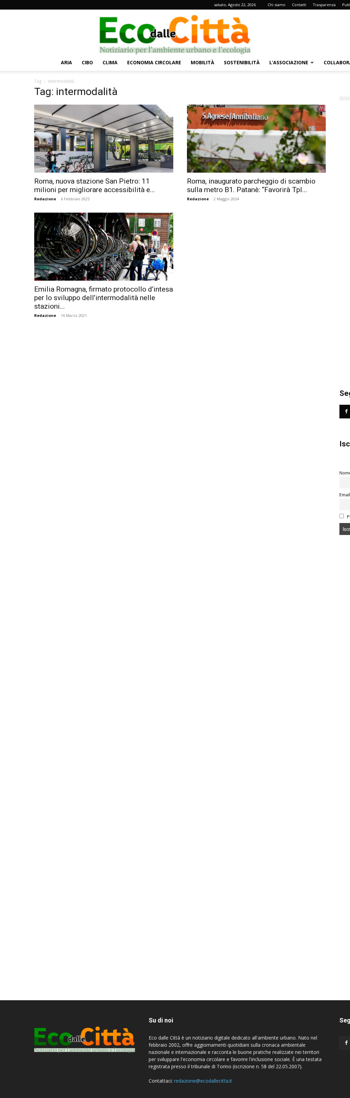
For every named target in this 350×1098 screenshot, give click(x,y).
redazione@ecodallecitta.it (203, 1080)
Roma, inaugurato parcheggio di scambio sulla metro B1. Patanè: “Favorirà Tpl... (251, 185)
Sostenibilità (242, 62)
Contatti (299, 4)
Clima (110, 62)
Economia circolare (154, 62)
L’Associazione (288, 62)
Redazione (45, 198)
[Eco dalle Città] (175, 32)
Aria (66, 62)
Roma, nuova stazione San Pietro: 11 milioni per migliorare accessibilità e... (94, 185)
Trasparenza (324, 4)
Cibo (87, 62)
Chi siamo (276, 4)
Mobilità (202, 62)
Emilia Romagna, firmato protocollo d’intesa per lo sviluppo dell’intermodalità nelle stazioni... (103, 297)
